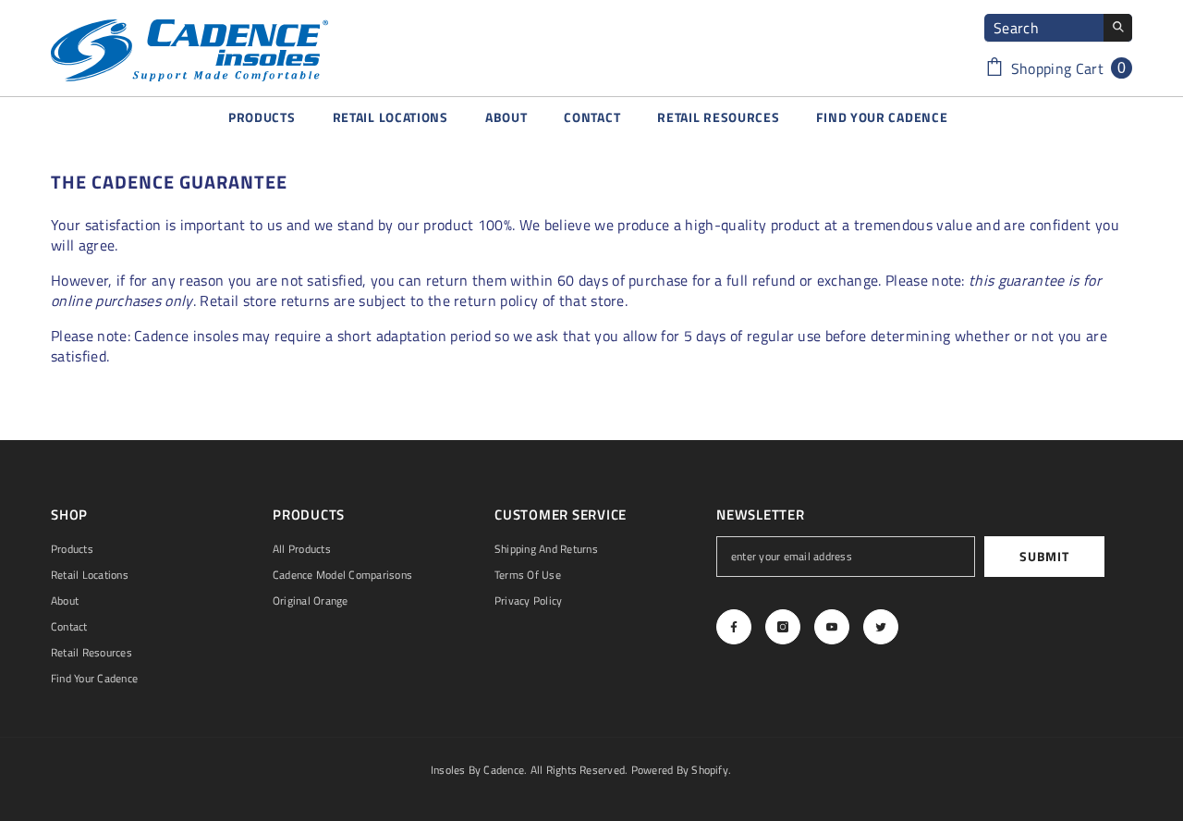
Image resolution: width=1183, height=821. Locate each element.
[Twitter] (880, 626)
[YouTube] (831, 626)
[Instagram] (782, 626)
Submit (1043, 556)
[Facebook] (733, 626)
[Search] (1058, 28)
